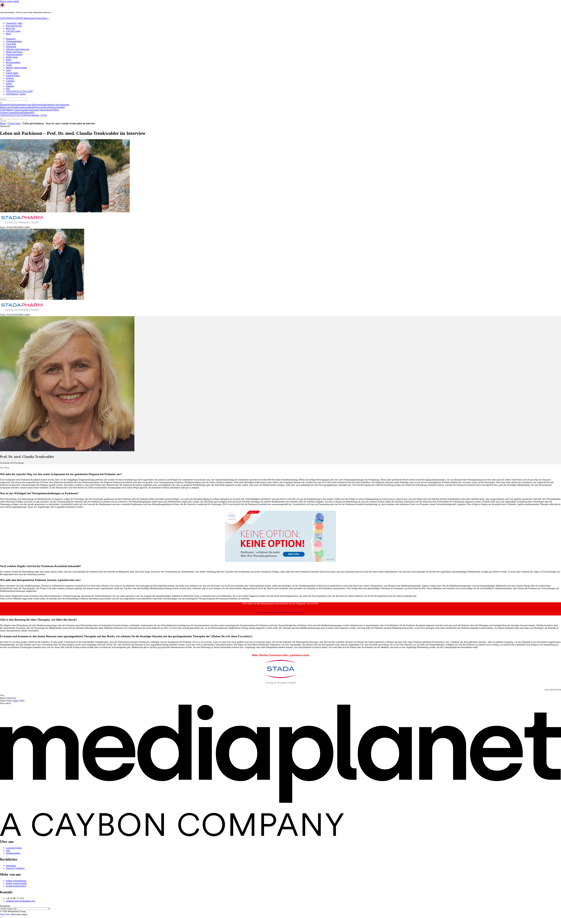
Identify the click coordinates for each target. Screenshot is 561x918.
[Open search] (1, 102)
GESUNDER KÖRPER (23, 18)
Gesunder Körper (14, 848)
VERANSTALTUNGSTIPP (19, 91)
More (8, 33)
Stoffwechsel (12, 57)
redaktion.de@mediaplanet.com (20, 901)
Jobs (8, 850)
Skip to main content (9, 1)
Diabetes (10, 86)
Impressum (11, 865)
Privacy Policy (5, 914)
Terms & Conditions (15, 868)
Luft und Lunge (13, 31)
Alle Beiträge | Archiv (16, 94)
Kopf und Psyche (14, 26)
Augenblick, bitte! (14, 23)
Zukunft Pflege (13, 75)
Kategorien (5, 906)
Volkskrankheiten (14, 41)
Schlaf (9, 83)
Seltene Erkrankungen (16, 880)
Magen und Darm (14, 52)
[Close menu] (1, 118)
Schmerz (10, 78)
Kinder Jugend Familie (16, 883)
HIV (8, 88)
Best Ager (10, 28)
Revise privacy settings (19, 914)
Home (3, 123)
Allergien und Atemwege (17, 49)
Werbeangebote (13, 853)
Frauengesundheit (14, 54)
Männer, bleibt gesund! (16, 67)
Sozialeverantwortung (16, 886)
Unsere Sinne (12, 73)
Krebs (8, 59)
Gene (8, 70)
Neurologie (11, 46)
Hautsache (10, 38)
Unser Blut (11, 44)
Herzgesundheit (13, 62)
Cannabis (10, 81)
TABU (9, 65)
